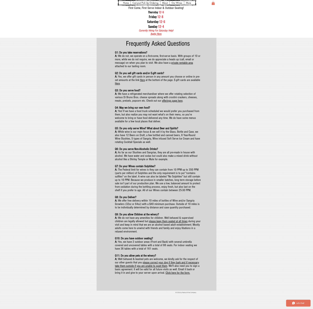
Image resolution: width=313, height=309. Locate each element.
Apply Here (156, 33)
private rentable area (182, 62)
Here (142, 80)
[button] (213, 3)
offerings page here (172, 100)
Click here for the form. (178, 272)
